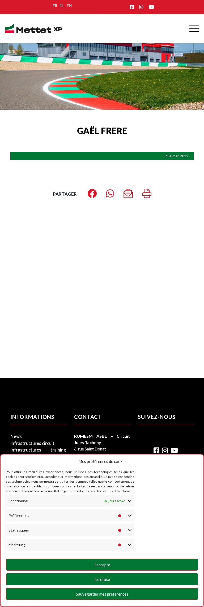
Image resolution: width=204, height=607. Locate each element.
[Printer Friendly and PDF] (146, 195)
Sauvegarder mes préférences (102, 594)
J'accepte (102, 564)
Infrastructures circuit (32, 443)
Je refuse (102, 579)
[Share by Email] (128, 195)
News (16, 436)
